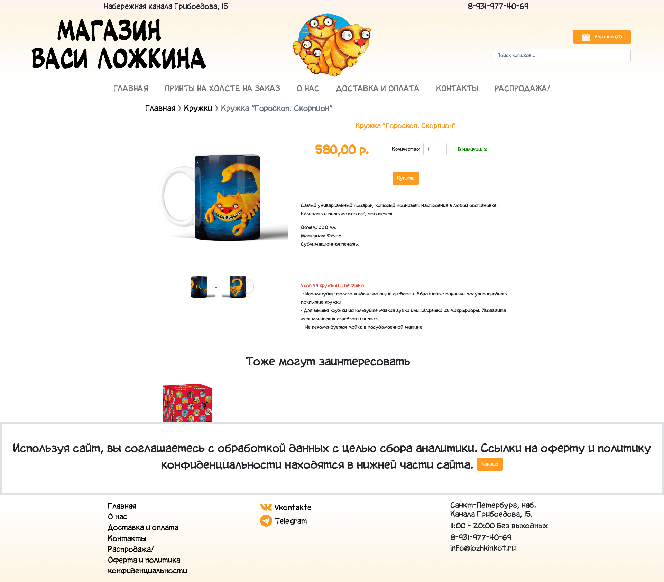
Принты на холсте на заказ (222, 89)
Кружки (198, 109)
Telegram (289, 521)
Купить (405, 178)
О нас (308, 89)
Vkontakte (292, 508)
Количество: (405, 149)
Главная (130, 89)
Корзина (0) (607, 37)
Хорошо (489, 464)
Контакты (457, 89)
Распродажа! (523, 89)
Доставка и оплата (377, 89)
